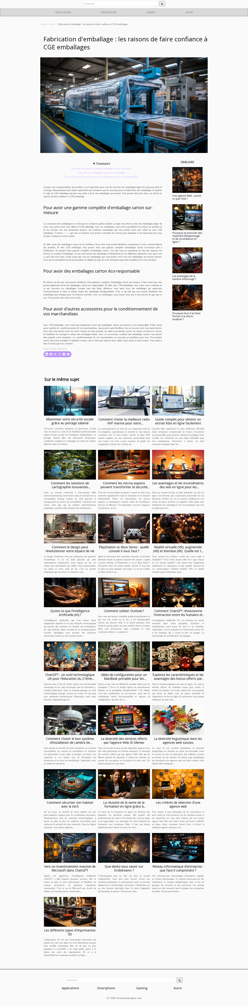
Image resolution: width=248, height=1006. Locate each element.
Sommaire (103, 163)
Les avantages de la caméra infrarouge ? (184, 277)
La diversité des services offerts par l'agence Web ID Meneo (124, 740)
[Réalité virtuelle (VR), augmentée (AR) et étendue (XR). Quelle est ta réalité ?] (178, 528)
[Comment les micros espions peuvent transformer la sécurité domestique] (124, 464)
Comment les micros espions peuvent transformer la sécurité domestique (124, 487)
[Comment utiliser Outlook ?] (124, 592)
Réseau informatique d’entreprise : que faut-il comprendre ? (178, 868)
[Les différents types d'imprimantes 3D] (70, 911)
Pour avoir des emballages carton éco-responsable (101, 172)
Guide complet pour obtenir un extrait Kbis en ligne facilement (178, 421)
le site (66, 232)
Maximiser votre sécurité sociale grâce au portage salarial (70, 421)
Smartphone (109, 12)
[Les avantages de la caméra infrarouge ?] (187, 259)
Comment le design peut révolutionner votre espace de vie (69, 549)
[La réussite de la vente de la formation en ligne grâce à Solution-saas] (124, 783)
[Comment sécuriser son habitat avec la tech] (70, 783)
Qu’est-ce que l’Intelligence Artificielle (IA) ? (70, 613)
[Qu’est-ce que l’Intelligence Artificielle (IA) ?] (70, 592)
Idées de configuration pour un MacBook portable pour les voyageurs (124, 678)
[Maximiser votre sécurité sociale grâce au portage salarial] (70, 400)
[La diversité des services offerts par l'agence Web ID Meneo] (124, 719)
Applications (63, 12)
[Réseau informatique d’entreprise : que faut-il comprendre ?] (178, 847)
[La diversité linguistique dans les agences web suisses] (178, 719)
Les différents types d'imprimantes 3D (70, 932)
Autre (189, 12)
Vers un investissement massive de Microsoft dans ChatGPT (70, 868)
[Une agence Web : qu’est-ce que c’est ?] (187, 179)
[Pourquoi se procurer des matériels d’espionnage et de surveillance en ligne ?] (187, 216)
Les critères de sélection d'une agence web (178, 804)
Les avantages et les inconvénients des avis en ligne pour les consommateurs (178, 487)
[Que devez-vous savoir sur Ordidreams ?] (124, 847)
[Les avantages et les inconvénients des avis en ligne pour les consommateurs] (178, 464)
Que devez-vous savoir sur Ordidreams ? (124, 868)
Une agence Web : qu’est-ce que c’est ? (187, 197)
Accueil (43, 24)
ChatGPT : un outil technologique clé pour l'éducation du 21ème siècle (70, 678)
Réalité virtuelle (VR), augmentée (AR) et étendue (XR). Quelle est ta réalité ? (178, 551)
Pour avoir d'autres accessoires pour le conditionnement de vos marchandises (101, 176)
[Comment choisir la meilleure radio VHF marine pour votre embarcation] (124, 400)
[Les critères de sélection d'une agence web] (178, 783)
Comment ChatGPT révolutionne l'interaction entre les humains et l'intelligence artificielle (178, 615)
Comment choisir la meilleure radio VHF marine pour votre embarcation (124, 423)
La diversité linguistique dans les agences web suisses (178, 740)
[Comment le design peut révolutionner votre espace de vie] (70, 528)
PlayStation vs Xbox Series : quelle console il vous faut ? (124, 549)
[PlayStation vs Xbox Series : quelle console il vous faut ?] (124, 528)
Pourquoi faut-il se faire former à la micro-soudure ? (186, 316)
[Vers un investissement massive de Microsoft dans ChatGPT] (70, 847)
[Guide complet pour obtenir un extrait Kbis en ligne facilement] (178, 400)
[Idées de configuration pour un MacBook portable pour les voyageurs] (124, 655)
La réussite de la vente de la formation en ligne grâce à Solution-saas (124, 806)
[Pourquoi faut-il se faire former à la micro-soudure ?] (187, 297)
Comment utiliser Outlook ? (124, 611)
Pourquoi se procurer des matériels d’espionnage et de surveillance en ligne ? (187, 237)
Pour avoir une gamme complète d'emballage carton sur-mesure (101, 168)
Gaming (151, 12)
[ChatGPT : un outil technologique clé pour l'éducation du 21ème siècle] (70, 655)
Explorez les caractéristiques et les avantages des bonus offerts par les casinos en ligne (178, 678)
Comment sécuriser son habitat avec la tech (70, 804)
